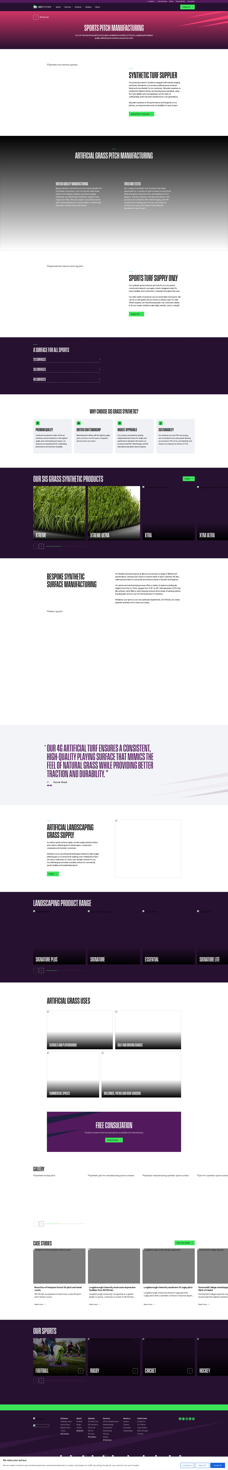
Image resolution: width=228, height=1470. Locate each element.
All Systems (92, 1437)
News (171, 1)
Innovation (191, 1)
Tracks (62, 1431)
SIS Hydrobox (93, 1425)
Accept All (218, 1465)
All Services (107, 1440)
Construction (107, 1428)
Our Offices (141, 1425)
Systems (88, 7)
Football (79, 1421)
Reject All (202, 1465)
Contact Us (141, 1421)
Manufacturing (108, 1425)
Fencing (106, 1434)
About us (126, 1418)
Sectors (126, 1421)
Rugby (78, 1425)
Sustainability (180, 1)
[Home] (42, 7)
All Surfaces (64, 1434)
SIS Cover (91, 1428)
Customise (186, 1465)
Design (105, 1437)
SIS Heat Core (93, 1421)
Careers (126, 1425)
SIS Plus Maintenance (111, 1421)
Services (67, 7)
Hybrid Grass (65, 1425)
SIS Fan (90, 1431)
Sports (58, 7)
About (97, 7)
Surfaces (78, 7)
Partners (140, 1434)
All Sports (79, 1431)
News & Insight (142, 1431)
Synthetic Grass (66, 1421)
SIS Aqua (91, 1434)
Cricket (79, 1428)
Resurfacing (107, 1431)
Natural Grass (65, 1428)
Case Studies (162, 1)
